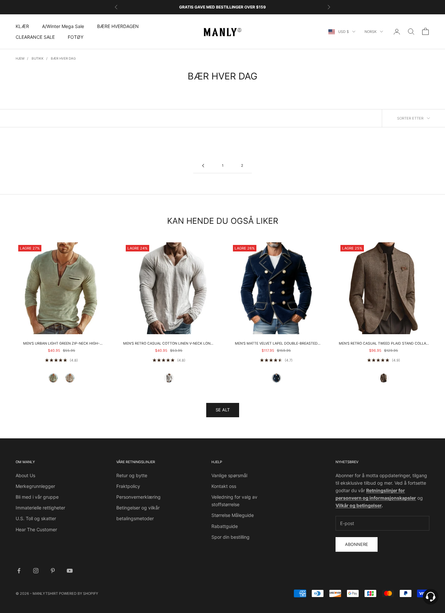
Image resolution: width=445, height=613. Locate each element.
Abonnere (356, 544)
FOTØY (75, 37)
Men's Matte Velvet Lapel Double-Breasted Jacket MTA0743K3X (276, 344)
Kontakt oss (223, 486)
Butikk (38, 58)
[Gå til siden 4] (203, 165)
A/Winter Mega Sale (63, 26)
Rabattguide (224, 526)
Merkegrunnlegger (35, 486)
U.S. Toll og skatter (36, 518)
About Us (25, 475)
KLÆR (22, 26)
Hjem (20, 58)
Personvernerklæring (138, 497)
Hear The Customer (36, 529)
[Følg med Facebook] (19, 570)
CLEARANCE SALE (35, 37)
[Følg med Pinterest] (53, 570)
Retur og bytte (131, 475)
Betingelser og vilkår (138, 507)
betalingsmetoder (135, 518)
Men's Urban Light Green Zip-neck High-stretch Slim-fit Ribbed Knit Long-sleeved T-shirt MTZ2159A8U (61, 344)
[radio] (53, 378)
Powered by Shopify (78, 593)
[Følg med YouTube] (69, 570)
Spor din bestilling (230, 537)
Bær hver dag (63, 58)
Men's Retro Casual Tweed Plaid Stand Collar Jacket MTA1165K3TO (383, 344)
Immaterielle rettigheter (40, 507)
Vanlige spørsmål (229, 475)
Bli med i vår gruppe (37, 497)
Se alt (223, 409)
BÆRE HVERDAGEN (118, 26)
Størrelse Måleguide (232, 515)
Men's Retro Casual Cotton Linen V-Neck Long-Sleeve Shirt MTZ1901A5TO (169, 344)
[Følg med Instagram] (36, 570)
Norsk (371, 31)
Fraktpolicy (128, 486)
